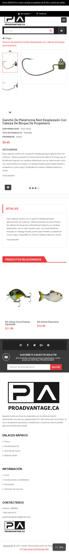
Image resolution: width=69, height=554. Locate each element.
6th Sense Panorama (48, 322)
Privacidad (9, 484)
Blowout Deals (10, 455)
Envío (6, 475)
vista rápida (9, 149)
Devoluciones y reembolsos (16, 480)
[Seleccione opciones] (23, 279)
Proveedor (8, 137)
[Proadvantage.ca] (32, 396)
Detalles (12, 208)
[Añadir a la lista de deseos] (8, 187)
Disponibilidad (10, 129)
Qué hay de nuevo (12, 451)
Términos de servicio (13, 489)
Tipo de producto (12, 133)
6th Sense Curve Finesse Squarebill (17, 323)
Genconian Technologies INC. (36, 549)
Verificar (42, 14)
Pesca (7, 442)
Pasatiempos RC (11, 446)
